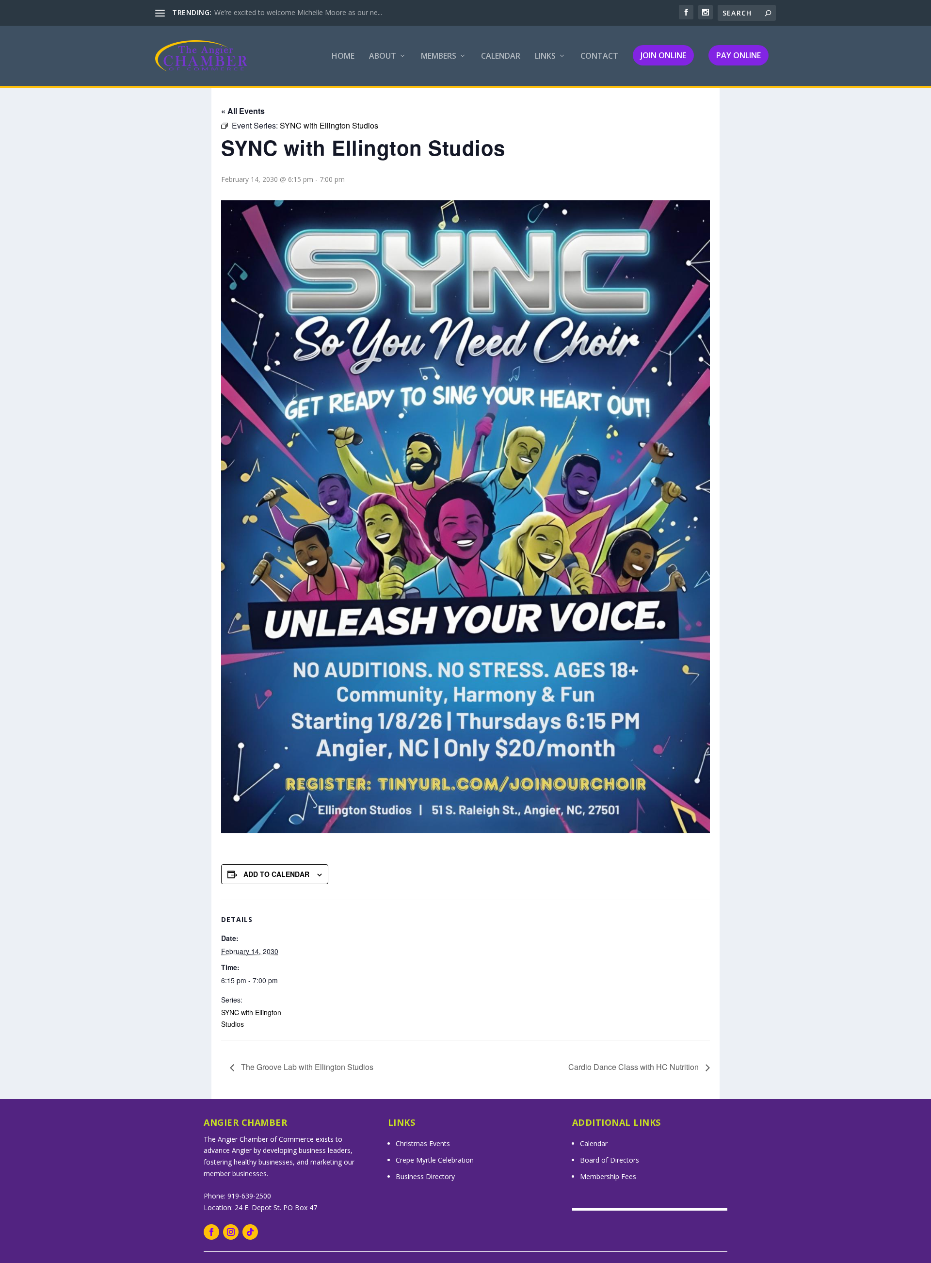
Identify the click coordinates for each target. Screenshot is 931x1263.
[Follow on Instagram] (231, 1232)
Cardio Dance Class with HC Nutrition (634, 1066)
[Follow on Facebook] (211, 1232)
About (382, 56)
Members (438, 56)
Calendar (500, 56)
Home (343, 56)
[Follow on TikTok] (250, 1232)
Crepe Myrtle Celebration (435, 1160)
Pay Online (738, 55)
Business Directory (425, 1176)
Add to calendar (276, 874)
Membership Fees (608, 1176)
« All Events (243, 110)
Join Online (663, 55)
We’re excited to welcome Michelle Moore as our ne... (298, 12)
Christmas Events (423, 1143)
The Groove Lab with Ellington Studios (306, 1066)
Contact (599, 56)
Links (545, 56)
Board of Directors (609, 1160)
